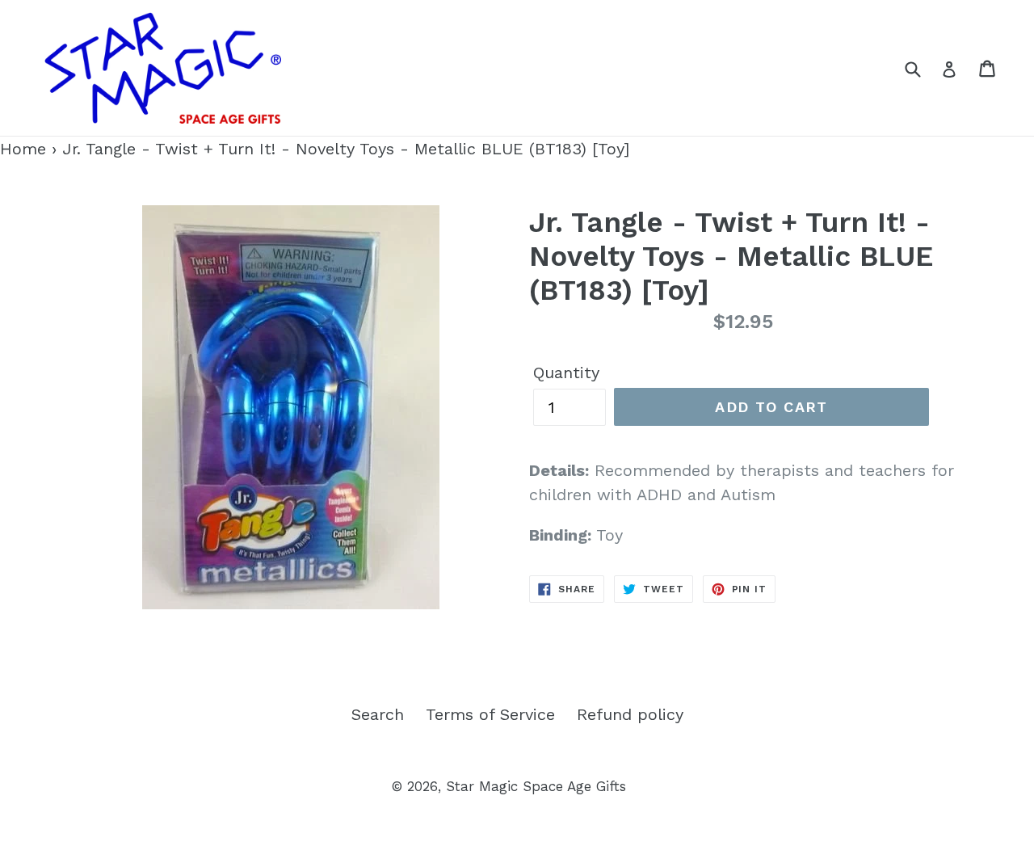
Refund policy (630, 714)
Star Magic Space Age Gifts (536, 786)
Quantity (566, 372)
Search (377, 714)
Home (23, 148)
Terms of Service (490, 714)
